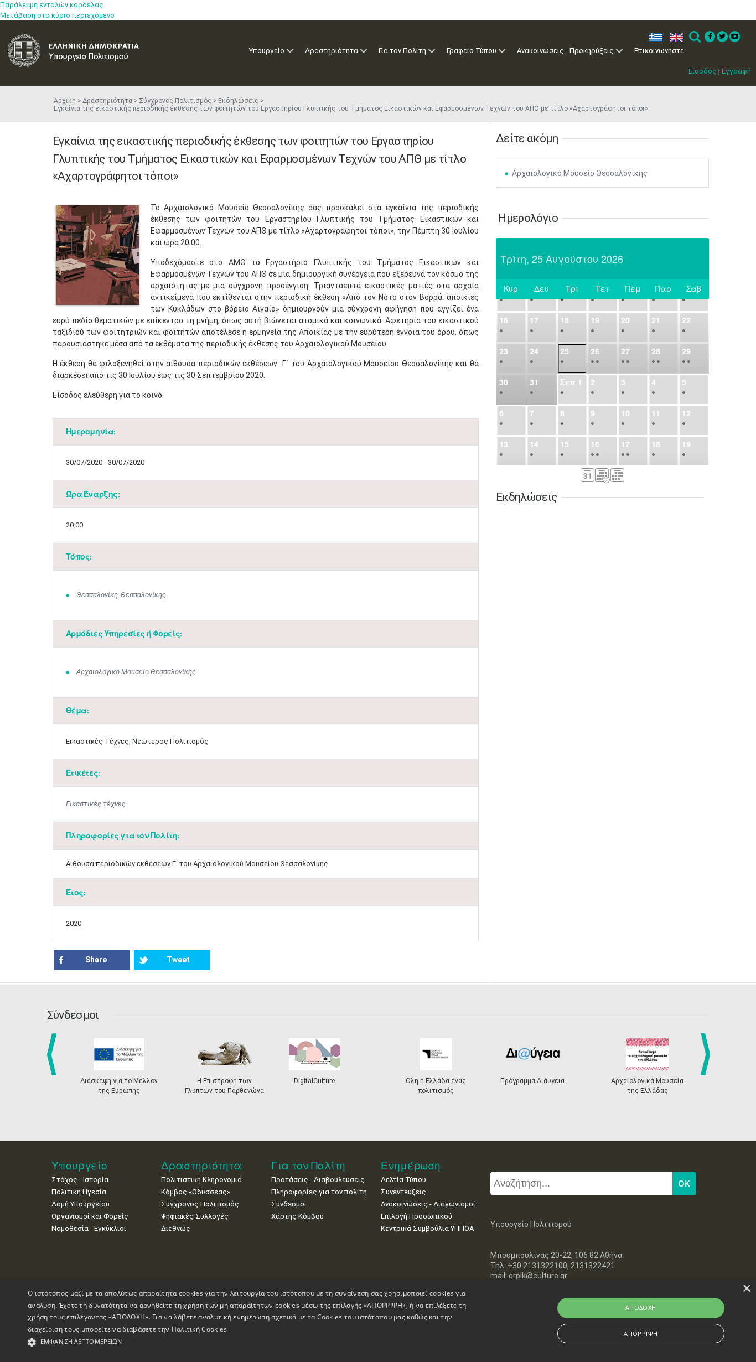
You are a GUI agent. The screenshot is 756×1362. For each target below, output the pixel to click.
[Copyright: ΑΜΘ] (97, 255)
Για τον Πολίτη (402, 50)
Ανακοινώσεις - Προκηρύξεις (565, 50)
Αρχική (65, 101)
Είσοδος (702, 71)
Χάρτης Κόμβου (297, 1216)
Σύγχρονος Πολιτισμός (175, 101)
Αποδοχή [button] (640, 1307)
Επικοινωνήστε (659, 50)
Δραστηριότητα (331, 50)
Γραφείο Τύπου (471, 50)
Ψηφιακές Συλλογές (195, 1216)
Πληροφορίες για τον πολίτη (319, 1192)
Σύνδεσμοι (289, 1204)
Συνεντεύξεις (403, 1192)
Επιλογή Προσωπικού (416, 1216)
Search (694, 37)
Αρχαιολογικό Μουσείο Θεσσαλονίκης (136, 671)
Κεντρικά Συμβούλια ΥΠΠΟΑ (427, 1228)
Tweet (178, 959)
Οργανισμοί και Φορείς (89, 1216)
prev (54, 1054)
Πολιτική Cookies (199, 1329)
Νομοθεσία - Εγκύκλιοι (88, 1228)
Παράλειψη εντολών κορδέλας (51, 5)
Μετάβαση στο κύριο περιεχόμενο (57, 15)
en (674, 37)
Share (96, 959)
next (707, 1054)
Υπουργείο (266, 50)
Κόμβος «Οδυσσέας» (195, 1192)
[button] (255, 1342)
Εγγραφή (736, 71)
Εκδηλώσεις (238, 101)
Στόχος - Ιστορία (79, 1179)
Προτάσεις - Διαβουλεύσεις (318, 1179)
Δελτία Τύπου (403, 1179)
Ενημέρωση (411, 1165)
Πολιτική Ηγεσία (78, 1192)
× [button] (746, 1289)
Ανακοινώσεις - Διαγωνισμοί (428, 1204)
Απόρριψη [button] (640, 1333)
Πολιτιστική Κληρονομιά (201, 1179)
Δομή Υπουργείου (80, 1204)
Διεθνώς (175, 1228)
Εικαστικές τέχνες (96, 804)
